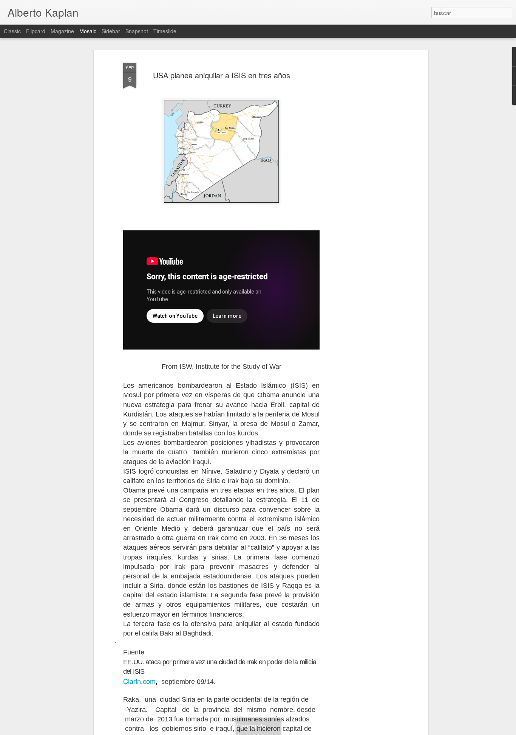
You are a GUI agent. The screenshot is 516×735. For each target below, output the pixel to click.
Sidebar (111, 31)
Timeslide (164, 31)
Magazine (62, 31)
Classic (12, 31)
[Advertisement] (361, 178)
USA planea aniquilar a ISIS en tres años (221, 75)
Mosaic (87, 31)
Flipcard (35, 31)
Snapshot (136, 31)
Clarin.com (139, 681)
